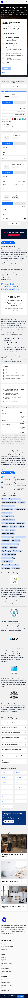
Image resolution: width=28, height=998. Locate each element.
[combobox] (14, 1)
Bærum (17, 792)
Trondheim (18, 772)
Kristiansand (18, 777)
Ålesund (17, 801)
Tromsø (3, 772)
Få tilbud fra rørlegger (8, 242)
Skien (17, 782)
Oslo (3, 806)
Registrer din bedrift (14, 235)
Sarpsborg (18, 796)
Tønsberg (18, 787)
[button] (26, 2)
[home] (2, 1)
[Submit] (6, 1)
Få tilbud (20, 996)
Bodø (3, 801)
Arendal (4, 782)
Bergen (3, 777)
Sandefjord (4, 787)
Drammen (4, 796)
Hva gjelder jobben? (9, 33)
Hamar (3, 792)
